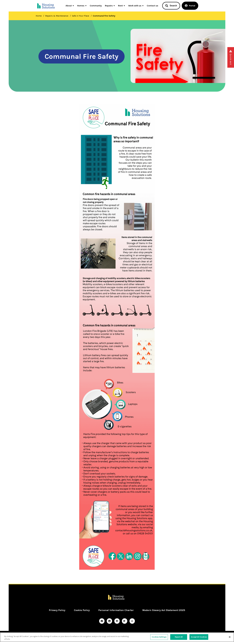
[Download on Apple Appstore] (132, 621)
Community (96, 5)
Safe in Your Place (80, 15)
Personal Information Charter (116, 610)
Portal (192, 5)
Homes (80, 5)
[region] (117, 637)
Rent (120, 5)
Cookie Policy (82, 610)
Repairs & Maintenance (56, 15)
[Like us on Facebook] (102, 621)
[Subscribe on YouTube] (117, 621)
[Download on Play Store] (124, 621)
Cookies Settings (159, 637)
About (69, 5)
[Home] (46, 5)
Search (173, 5)
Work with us (134, 5)
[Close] (230, 637)
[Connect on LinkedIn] (109, 621)
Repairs (109, 5)
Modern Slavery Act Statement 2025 (163, 610)
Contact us (152, 5)
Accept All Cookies (199, 637)
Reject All (179, 637)
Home (39, 15)
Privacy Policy (57, 610)
